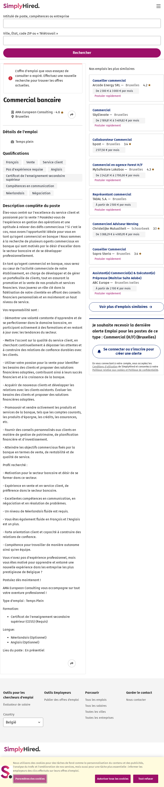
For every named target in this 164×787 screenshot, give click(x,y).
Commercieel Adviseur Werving (115, 224)
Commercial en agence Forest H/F (118, 165)
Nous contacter (136, 700)
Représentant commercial (112, 194)
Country (8, 714)
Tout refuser (145, 778)
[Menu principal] (158, 6)
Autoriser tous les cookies (112, 778)
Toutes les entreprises (99, 718)
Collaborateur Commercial (112, 140)
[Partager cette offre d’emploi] (72, 115)
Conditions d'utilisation (105, 366)
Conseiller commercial (109, 80)
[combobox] (82, 23)
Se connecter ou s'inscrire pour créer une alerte (128, 351)
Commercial (101, 110)
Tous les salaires (96, 706)
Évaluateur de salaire (16, 704)
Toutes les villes (95, 712)
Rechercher (82, 53)
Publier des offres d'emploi (61, 700)
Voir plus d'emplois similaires (123, 307)
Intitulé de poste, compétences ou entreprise (36, 16)
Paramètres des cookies (30, 778)
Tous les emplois (96, 700)
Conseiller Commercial (109, 249)
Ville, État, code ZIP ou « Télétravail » (30, 33)
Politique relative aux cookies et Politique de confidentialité (125, 370)
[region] (82, 772)
